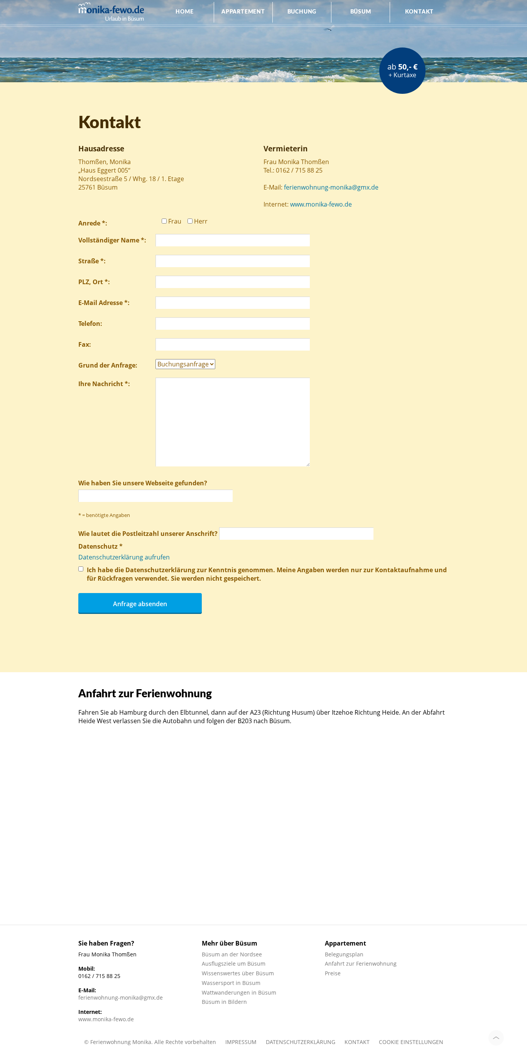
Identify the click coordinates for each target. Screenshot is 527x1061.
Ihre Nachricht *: (104, 384)
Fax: (84, 344)
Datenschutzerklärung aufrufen (124, 557)
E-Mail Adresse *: (104, 302)
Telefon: (90, 323)
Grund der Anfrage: (107, 365)
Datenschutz (100, 546)
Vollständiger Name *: (112, 240)
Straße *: (92, 261)
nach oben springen (496, 1038)
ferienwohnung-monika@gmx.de (331, 187)
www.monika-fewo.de (321, 204)
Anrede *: (92, 223)
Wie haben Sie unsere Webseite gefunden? (142, 483)
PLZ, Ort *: (94, 282)
